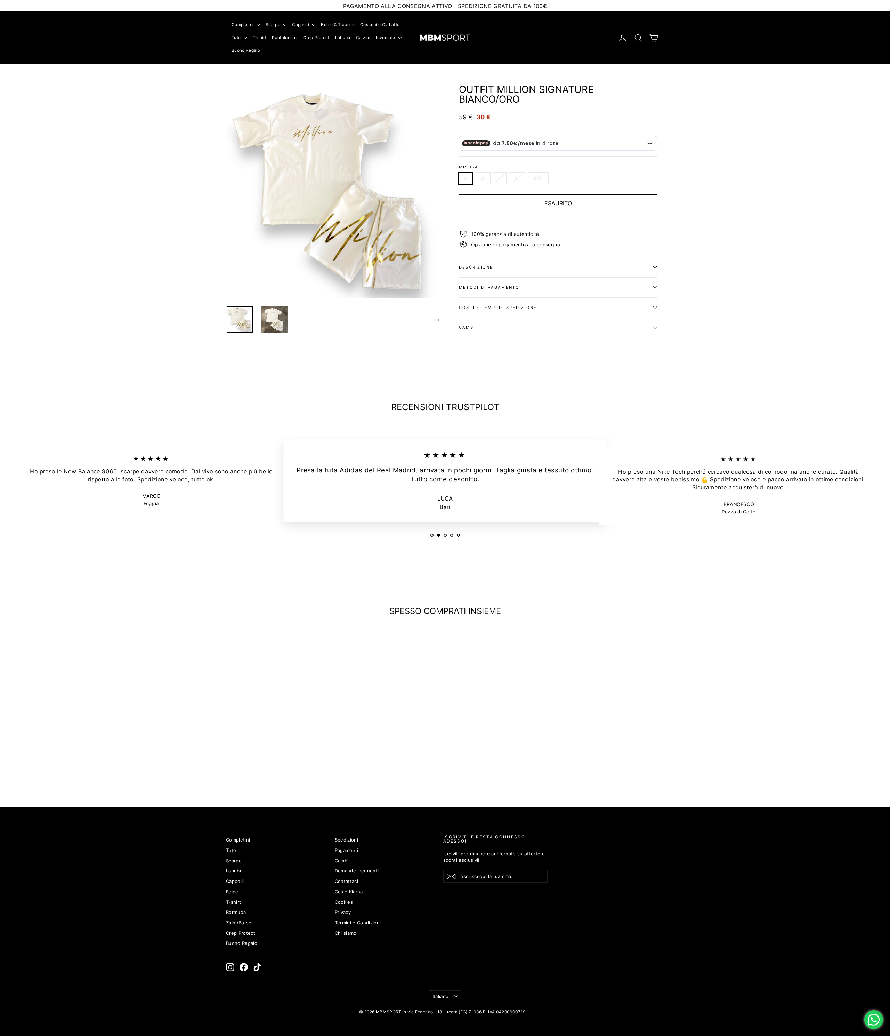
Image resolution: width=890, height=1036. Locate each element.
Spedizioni (346, 840)
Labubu (342, 37)
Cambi (467, 327)
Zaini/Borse (239, 922)
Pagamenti (346, 850)
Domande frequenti (357, 871)
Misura (468, 167)
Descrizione (476, 267)
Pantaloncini (285, 37)
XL (517, 178)
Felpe (232, 891)
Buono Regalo (246, 50)
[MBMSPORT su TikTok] (257, 967)
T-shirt (259, 37)
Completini (243, 24)
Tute (237, 37)
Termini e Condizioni (358, 922)
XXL (538, 178)
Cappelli (301, 24)
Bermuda (236, 912)
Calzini (363, 37)
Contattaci (346, 881)
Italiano (440, 996)
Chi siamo (346, 933)
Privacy (343, 912)
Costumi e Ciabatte (379, 24)
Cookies (344, 902)
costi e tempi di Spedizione (498, 307)
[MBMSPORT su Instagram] (230, 967)
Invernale (386, 37)
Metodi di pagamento (489, 287)
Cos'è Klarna (349, 891)
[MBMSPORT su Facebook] (244, 967)
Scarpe (273, 24)
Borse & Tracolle (338, 24)
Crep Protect (316, 37)
